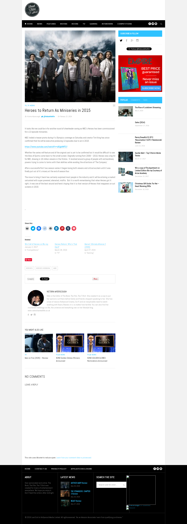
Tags (145, 100)
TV (84, 24)
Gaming (93, 24)
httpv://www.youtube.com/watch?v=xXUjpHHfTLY (46, 146)
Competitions (124, 24)
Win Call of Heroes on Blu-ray (36, 244)
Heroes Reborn (43, 268)
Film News (60, 355)
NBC (55, 268)
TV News (31, 105)
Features (51, 24)
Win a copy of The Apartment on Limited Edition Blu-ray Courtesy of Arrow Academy (148, 170)
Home (30, 24)
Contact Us (41, 469)
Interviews (107, 24)
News (39, 24)
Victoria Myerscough (33, 116)
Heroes (29, 268)
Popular (124, 100)
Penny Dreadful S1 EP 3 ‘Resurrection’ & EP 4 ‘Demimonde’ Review (148, 140)
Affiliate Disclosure (81, 469)
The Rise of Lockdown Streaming (148, 107)
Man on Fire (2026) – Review (36, 358)
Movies (63, 24)
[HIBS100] (130, 507)
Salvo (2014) (140, 122)
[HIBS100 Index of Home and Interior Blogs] (138, 505)
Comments (135, 100)
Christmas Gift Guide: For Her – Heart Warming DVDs (147, 184)
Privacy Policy (58, 469)
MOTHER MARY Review (79, 483)
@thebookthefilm (49, 116)
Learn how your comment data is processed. (74, 457)
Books (75, 24)
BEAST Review (76, 501)
